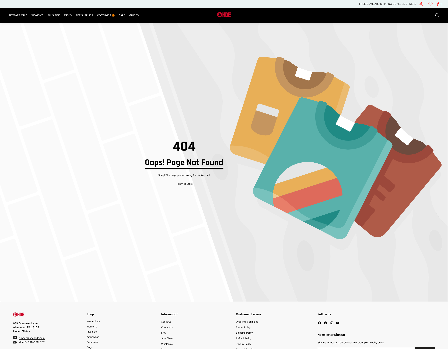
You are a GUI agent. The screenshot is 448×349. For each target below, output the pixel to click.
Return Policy (243, 327)
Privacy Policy (243, 344)
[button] (439, 4)
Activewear (93, 337)
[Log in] (421, 4)
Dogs (89, 347)
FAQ (163, 332)
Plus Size (92, 331)
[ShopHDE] (224, 15)
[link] (430, 4)
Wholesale (167, 344)
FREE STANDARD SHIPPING (375, 3)
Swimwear (92, 342)
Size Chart (167, 338)
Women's (92, 326)
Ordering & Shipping (247, 321)
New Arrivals (93, 321)
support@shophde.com (32, 338)
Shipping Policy (244, 332)
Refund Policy (243, 338)
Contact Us (167, 327)
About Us (166, 321)
